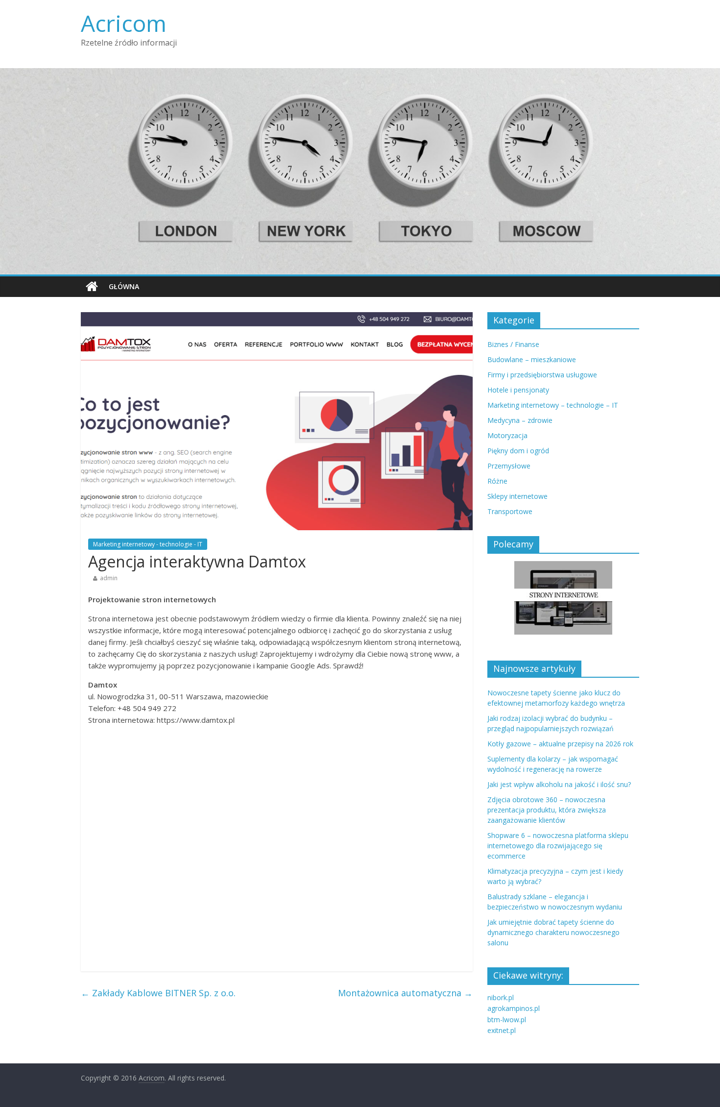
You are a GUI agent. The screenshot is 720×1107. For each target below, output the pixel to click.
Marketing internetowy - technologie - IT (147, 544)
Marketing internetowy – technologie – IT (552, 405)
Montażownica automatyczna (405, 993)
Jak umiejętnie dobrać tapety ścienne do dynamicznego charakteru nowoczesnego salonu (553, 932)
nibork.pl (500, 997)
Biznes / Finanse (513, 344)
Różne (497, 481)
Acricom (124, 23)
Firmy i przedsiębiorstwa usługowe (542, 374)
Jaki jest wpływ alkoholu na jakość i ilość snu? (559, 784)
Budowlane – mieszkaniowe (531, 359)
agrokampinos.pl (513, 1008)
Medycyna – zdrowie (519, 420)
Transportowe (509, 511)
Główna (124, 286)
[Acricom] (92, 286)
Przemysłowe (508, 465)
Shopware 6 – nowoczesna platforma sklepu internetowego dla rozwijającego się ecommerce (557, 846)
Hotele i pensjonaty (518, 389)
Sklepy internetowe (517, 496)
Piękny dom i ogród (518, 450)
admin (109, 578)
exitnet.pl (501, 1030)
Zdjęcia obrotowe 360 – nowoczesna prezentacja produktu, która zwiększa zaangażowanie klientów (546, 810)
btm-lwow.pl (506, 1019)
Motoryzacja (507, 435)
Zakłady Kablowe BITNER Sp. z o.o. (158, 993)
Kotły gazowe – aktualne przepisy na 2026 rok (560, 743)
